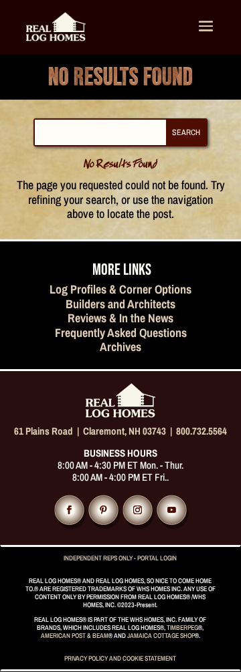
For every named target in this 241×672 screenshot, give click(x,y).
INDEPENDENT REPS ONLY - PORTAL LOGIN (120, 558)
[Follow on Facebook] (69, 510)
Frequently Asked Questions (121, 332)
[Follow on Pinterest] (103, 510)
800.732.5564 (201, 431)
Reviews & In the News (120, 318)
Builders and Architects (120, 304)
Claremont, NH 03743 (124, 431)
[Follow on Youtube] (171, 510)
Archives (120, 346)
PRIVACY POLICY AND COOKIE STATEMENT (120, 658)
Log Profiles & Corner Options (120, 289)
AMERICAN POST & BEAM (74, 635)
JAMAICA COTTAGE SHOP (161, 635)
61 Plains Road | (48, 431)
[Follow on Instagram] (137, 510)
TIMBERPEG (182, 627)
